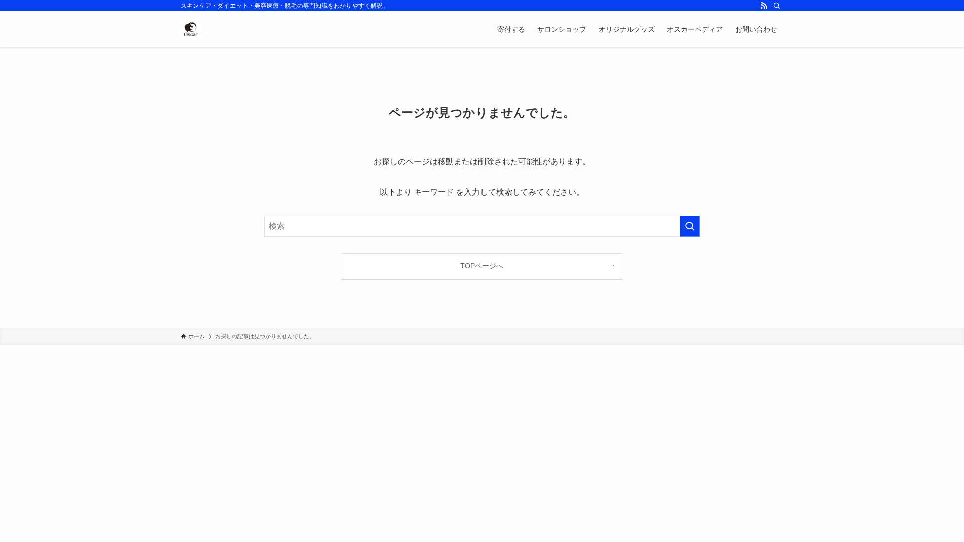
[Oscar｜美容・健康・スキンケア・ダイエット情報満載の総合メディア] (191, 29)
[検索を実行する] (690, 226)
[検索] (776, 5)
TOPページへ (481, 266)
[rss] (763, 5)
